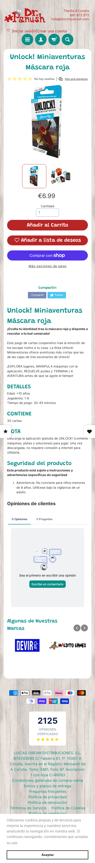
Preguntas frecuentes (47, 791)
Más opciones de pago (48, 266)
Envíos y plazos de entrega (47, 786)
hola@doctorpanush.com (70, 19)
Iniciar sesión (24, 31)
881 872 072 (79, 15)
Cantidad (47, 206)
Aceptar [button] (48, 855)
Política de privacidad (48, 797)
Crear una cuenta (52, 31)
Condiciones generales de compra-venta (47, 780)
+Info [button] (23, 843)
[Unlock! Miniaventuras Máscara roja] (34, 176)
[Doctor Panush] (26, 15)
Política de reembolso (48, 813)
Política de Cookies (68, 808)
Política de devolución (47, 802)
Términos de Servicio (28, 808)
